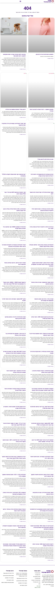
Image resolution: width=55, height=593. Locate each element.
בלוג (39, 583)
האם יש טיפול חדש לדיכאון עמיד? (45, 159)
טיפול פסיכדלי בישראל (35, 580)
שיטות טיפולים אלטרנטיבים (21, 580)
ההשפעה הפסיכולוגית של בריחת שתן (44, 54)
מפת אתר (38, 586)
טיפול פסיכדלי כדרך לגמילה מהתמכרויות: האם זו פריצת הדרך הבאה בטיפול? (21, 575)
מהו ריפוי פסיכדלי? (36, 582)
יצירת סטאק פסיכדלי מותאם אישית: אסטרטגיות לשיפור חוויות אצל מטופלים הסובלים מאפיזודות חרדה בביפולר (14, 546)
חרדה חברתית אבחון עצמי (22, 578)
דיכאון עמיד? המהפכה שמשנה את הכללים (16, 109)
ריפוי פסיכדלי (37, 574)
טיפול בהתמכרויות (36, 576)
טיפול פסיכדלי (37, 572)
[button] (20, 1)
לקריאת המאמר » (50, 58)
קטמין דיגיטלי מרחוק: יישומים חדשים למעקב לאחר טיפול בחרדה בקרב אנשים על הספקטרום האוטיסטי (42, 264)
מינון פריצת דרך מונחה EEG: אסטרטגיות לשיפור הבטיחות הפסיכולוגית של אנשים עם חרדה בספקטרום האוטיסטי (41, 527)
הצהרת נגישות (37, 587)
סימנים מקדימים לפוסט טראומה (7, 582)
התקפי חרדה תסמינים (22, 583)
